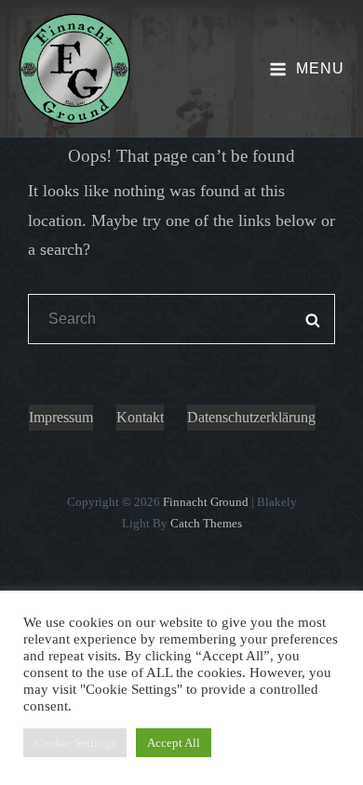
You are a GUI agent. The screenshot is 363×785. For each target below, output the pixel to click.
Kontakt (140, 417)
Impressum (61, 417)
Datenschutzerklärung (251, 417)
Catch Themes (206, 523)
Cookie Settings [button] (74, 743)
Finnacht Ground (206, 502)
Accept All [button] (173, 743)
